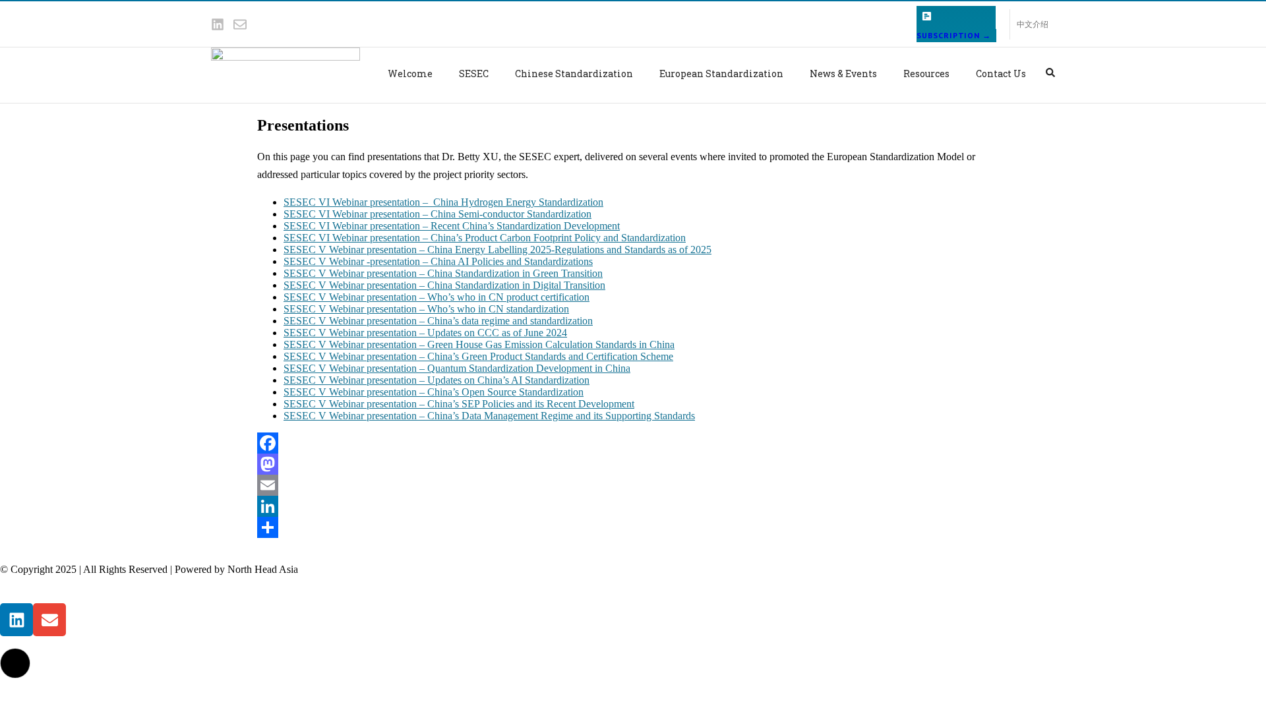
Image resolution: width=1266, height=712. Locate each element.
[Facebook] (633, 443)
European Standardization (721, 73)
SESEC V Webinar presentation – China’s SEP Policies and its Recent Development (459, 403)
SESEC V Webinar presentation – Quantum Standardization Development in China (457, 368)
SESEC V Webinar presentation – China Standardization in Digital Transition (444, 285)
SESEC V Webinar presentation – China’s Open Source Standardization (434, 392)
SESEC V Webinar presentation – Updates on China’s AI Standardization (436, 380)
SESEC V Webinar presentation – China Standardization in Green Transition (443, 273)
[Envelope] (240, 24)
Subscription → (954, 35)
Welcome (410, 73)
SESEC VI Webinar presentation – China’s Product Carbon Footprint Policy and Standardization (485, 237)
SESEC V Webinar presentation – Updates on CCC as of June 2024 (425, 332)
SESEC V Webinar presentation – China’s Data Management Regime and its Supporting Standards (489, 415)
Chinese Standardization (574, 73)
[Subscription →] (927, 16)
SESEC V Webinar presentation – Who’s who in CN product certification (436, 297)
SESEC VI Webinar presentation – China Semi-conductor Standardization (437, 214)
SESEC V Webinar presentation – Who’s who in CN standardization (426, 308)
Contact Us (1001, 73)
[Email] (633, 485)
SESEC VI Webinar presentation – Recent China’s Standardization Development (452, 225)
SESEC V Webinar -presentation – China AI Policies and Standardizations (438, 261)
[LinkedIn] (633, 506)
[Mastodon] (633, 464)
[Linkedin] (217, 24)
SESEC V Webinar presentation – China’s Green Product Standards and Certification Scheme (478, 356)
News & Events (843, 73)
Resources (926, 73)
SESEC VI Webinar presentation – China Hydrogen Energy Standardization (443, 202)
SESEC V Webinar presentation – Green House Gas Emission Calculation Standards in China (479, 344)
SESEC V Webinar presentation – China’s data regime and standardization (438, 320)
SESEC (474, 73)
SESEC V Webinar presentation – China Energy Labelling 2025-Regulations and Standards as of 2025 (497, 249)
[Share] (633, 527)
